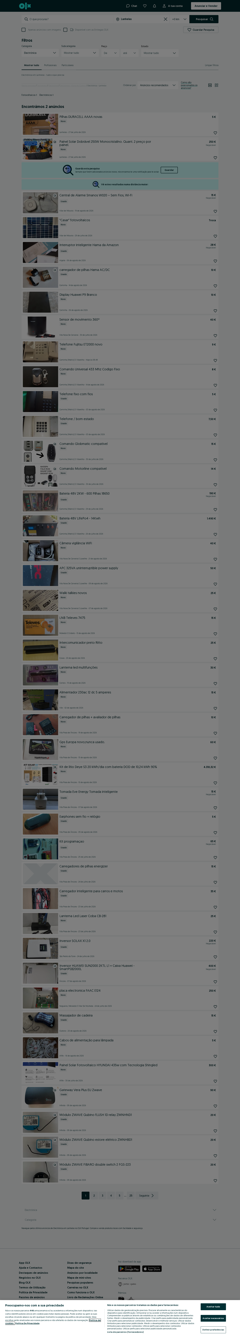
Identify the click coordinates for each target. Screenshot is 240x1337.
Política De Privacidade (27, 1323)
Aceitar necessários (213, 1318)
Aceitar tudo (213, 1306)
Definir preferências (213, 1329)
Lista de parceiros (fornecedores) (125, 1332)
